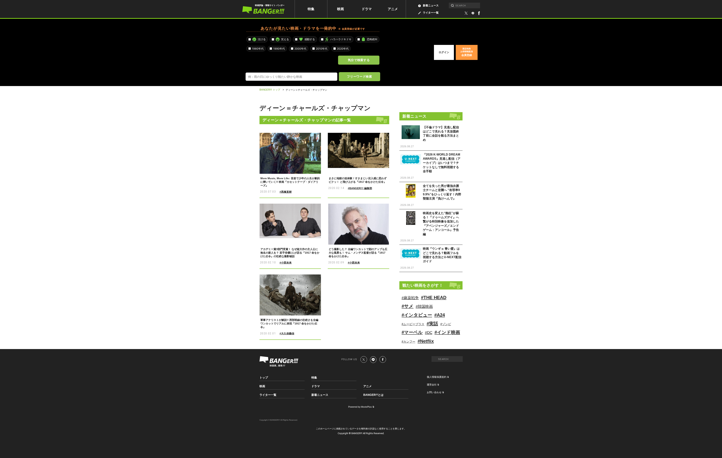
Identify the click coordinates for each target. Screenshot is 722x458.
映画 (340, 9)
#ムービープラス (413, 324)
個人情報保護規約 (436, 377)
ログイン (444, 52)
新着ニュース (431, 5)
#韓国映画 (424, 306)
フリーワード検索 (359, 76)
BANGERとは (373, 395)
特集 (311, 9)
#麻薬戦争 (410, 298)
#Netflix (426, 341)
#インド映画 (447, 332)
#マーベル (412, 332)
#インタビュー (417, 314)
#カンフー (408, 341)
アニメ (393, 9)
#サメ (407, 306)
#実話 (432, 323)
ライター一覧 (431, 12)
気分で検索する (359, 60)
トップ (263, 377)
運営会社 (432, 384)
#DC (428, 332)
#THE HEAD (433, 297)
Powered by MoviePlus (360, 407)
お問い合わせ (434, 392)
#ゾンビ (445, 324)
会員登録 (466, 52)
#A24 (439, 314)
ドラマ (367, 9)
